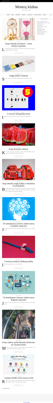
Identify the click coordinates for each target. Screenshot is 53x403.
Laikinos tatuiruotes (40, 30)
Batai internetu (39, 27)
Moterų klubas (26, 7)
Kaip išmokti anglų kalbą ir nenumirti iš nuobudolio (18, 184)
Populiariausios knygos (41, 29)
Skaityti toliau (18, 53)
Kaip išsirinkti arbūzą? (18, 149)
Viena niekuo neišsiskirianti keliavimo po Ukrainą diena (18, 343)
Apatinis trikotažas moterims (42, 21)
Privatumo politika (26, 402)
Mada (12, 14)
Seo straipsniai (39, 25)
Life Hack (19, 41)
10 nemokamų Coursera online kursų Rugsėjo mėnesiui (18, 298)
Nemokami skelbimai (41, 33)
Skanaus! (24, 14)
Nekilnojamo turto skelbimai (42, 31)
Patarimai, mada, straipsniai (42, 26)
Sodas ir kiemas (37, 14)
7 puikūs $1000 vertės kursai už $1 (18, 378)
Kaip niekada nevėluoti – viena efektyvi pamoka (18, 44)
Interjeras (17, 14)
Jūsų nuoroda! (40, 34)
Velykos (44, 14)
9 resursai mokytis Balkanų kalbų (18, 261)
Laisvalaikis (29, 14)
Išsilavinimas (19, 73)
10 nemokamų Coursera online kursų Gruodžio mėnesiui (18, 224)
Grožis (8, 14)
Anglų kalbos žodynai (18, 75)
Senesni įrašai (6, 388)
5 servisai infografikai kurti (18, 114)
